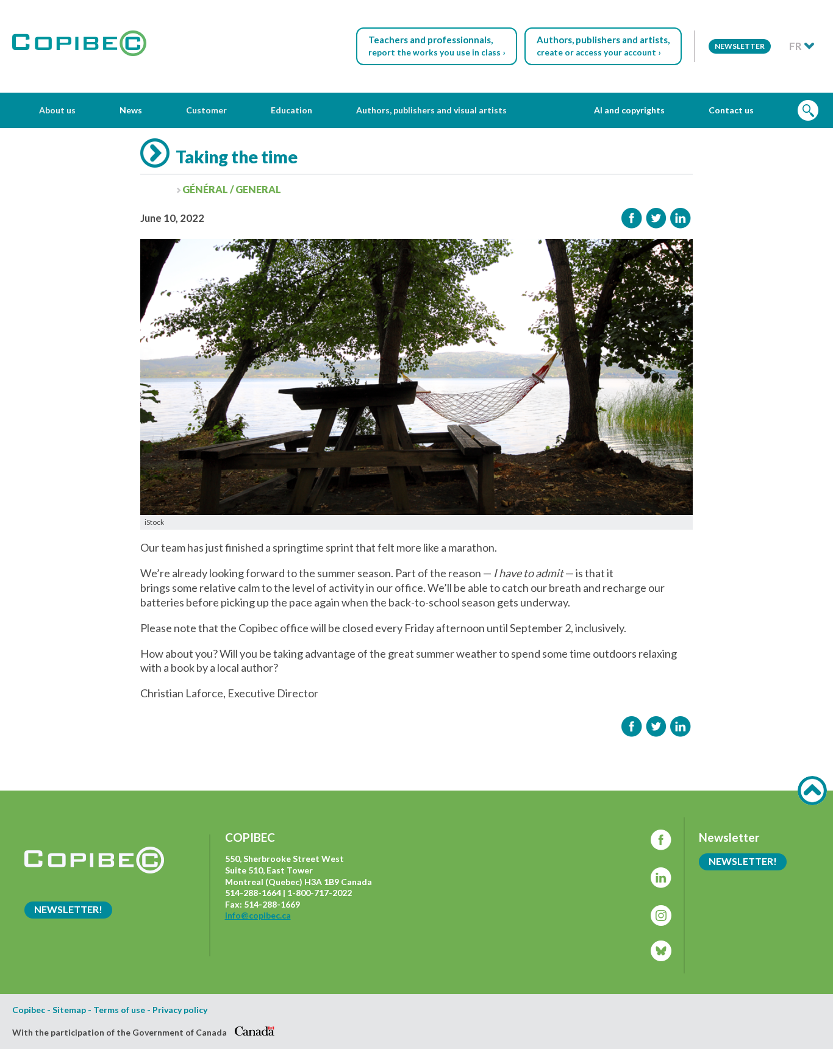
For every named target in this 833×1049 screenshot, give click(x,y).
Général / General (231, 189)
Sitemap (69, 1010)
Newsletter (740, 46)
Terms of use (119, 1010)
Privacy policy (179, 1010)
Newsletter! (68, 909)
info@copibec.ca (258, 915)
